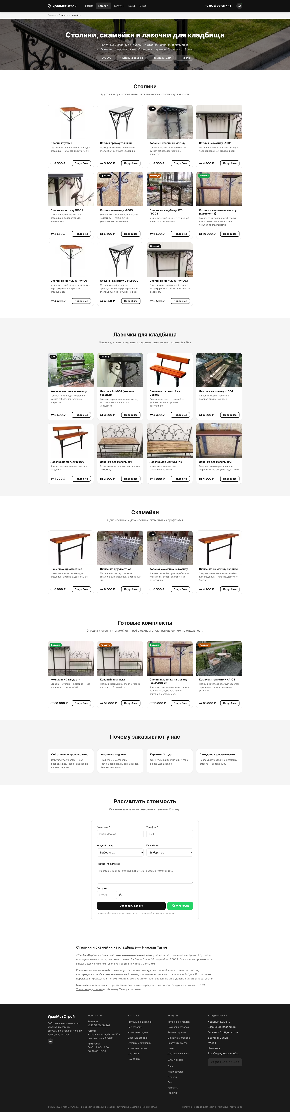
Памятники (134, 1058)
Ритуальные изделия (140, 1021)
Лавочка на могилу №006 (67, 461)
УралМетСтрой (64, 6)
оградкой (148, 985)
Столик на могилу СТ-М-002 (119, 280)
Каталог (103, 5)
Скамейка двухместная (115, 569)
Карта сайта (236, 1107)
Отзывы (172, 1077)
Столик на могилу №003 (116, 210)
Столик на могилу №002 (67, 210)
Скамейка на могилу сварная (218, 569)
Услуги (119, 5)
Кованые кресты (137, 1048)
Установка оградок (179, 1021)
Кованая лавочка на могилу (69, 391)
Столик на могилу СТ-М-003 (169, 280)
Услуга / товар (105, 845)
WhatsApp (182, 905)
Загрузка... (103, 888)
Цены (131, 5)
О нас (143, 5)
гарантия (106, 978)
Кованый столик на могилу (167, 143)
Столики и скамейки (139, 1042)
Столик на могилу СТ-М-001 (69, 280)
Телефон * (152, 827)
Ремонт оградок (177, 1032)
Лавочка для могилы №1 (116, 461)
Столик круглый (61, 143)
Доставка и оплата (178, 1053)
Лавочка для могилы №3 (215, 461)
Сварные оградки (138, 1037)
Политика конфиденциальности (199, 1107)
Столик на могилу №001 (215, 143)
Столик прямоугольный (116, 143)
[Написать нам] (239, 6)
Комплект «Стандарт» (65, 679)
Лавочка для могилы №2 (166, 461)
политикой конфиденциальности (158, 913)
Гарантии (173, 1092)
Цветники (133, 1053)
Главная (88, 5)
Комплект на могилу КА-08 (217, 679)
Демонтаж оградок (179, 1037)
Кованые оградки (138, 1032)
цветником (163, 985)
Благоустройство (177, 1042)
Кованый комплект (112, 679)
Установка (82, 989)
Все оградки (135, 1026)
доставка (97, 989)
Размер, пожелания (108, 863)
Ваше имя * (103, 827)
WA (50, 1041)
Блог (170, 1082)
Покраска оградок (178, 1026)
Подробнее (81, 163)
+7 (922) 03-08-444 (218, 5)
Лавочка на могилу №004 (216, 391)
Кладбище (152, 845)
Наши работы (175, 1071)
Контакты (173, 1087)
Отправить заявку (131, 905)
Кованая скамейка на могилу (169, 569)
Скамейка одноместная (66, 569)
